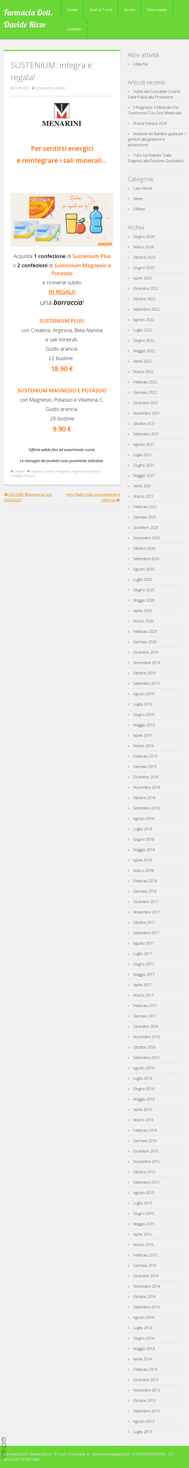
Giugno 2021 (143, 465)
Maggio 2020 (144, 600)
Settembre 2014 (146, 1307)
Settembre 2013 (146, 1410)
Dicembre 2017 (145, 901)
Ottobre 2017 (144, 922)
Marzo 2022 (143, 371)
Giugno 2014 (143, 1338)
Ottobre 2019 (144, 673)
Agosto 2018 (143, 818)
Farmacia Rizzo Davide (50, 88)
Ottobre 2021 (144, 423)
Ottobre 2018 (144, 797)
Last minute (142, 188)
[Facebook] (3, 1439)
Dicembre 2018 (145, 776)
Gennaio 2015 (145, 1265)
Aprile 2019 (142, 735)
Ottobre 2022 (144, 298)
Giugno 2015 (143, 1213)
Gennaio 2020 (145, 641)
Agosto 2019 (143, 693)
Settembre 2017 (146, 932)
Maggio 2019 (144, 725)
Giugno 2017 (143, 964)
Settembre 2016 (146, 1057)
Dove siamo (157, 9)
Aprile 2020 (142, 610)
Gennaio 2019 (145, 766)
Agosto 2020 (143, 569)
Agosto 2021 (143, 444)
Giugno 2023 (143, 267)
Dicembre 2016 (145, 1026)
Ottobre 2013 (144, 1400)
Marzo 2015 (143, 1244)
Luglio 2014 (142, 1327)
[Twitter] (3, 1445)
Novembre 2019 (146, 662)
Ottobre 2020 (144, 548)
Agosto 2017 (143, 943)
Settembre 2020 (146, 558)
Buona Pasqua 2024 (150, 123)
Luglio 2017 (142, 953)
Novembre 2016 (146, 1036)
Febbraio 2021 (145, 506)
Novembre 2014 (146, 1286)
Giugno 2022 (143, 340)
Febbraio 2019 (145, 756)
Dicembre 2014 (145, 1275)
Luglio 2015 (142, 1203)
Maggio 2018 (144, 849)
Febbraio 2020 (145, 631)
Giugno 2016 (143, 1088)
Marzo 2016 (143, 1119)
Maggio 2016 (144, 1099)
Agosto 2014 (143, 1317)
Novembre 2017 (146, 912)
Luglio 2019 (142, 704)
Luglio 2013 (142, 1431)
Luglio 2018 (142, 828)
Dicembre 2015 (145, 1151)
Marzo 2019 (143, 745)
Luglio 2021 (142, 454)
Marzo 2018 (143, 870)
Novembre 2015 (146, 1161)
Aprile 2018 (142, 860)
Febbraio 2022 (145, 382)
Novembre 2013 (146, 1390)
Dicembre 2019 (145, 652)
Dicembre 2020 (145, 527)
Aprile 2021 (142, 485)
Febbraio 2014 (145, 1369)
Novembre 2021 (146, 413)
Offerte (20, 471)
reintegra (17, 475)
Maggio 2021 (144, 475)
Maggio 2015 (144, 1223)
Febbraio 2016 (145, 1130)
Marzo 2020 (143, 621)
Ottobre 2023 (144, 257)
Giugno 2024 (143, 236)
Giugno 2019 (143, 714)
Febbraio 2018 (145, 880)
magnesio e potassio (86, 471)
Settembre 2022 (146, 309)
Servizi (129, 9)
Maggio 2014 (144, 1348)
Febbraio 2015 (145, 1255)
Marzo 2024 (143, 246)
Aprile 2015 (142, 1234)
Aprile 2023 (142, 278)
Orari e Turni (100, 9)
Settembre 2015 (146, 1182)
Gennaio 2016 (145, 1140)
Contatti (74, 29)
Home (72, 9)
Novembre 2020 (146, 537)
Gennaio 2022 (145, 392)
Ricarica (30, 475)
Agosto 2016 (143, 1068)
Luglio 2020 (142, 579)
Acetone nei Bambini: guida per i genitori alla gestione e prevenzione (156, 139)
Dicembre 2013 (145, 1379)
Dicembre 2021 (145, 402)
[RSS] (3, 1450)
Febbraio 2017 (145, 1005)
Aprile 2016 (142, 1109)
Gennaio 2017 (145, 1016)
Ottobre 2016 (144, 1047)
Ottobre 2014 (144, 1296)
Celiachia (140, 64)
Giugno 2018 (143, 839)
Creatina (49, 471)
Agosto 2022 (143, 319)
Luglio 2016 (142, 1078)
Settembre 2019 (146, 683)
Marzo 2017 (143, 995)
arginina (36, 471)
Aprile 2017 (142, 984)
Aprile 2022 (142, 361)
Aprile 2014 (142, 1359)
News (138, 198)
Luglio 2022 (142, 330)
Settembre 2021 (146, 434)
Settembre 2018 (146, 808)
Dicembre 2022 (145, 288)
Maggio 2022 (144, 350)
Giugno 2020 (143, 589)
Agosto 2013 (143, 1421)
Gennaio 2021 (145, 517)
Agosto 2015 (143, 1192)
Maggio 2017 (144, 974)
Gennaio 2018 (145, 891)
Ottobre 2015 (144, 1171)
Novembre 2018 (146, 787)
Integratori (63, 471)
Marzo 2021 (143, 496)
